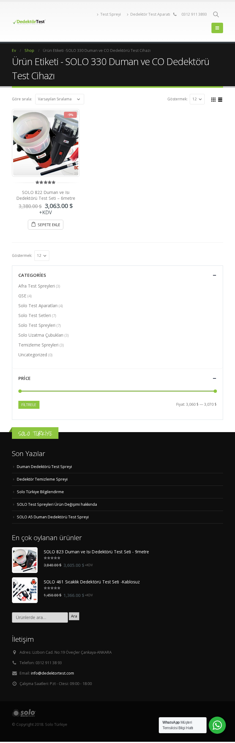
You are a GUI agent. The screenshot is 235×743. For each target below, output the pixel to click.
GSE (22, 296)
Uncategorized (32, 355)
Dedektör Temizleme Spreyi (42, 479)
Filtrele (28, 404)
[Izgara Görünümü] (213, 99)
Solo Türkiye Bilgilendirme (40, 491)
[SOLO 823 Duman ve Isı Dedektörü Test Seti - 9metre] (25, 560)
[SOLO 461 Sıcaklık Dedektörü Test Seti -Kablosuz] (25, 590)
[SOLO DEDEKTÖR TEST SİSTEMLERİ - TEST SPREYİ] (29, 22)
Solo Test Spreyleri (36, 325)
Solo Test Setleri (34, 315)
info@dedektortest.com (52, 673)
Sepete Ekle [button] (49, 224)
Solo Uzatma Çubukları (40, 335)
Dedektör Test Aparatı (150, 14)
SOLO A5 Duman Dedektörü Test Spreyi (53, 517)
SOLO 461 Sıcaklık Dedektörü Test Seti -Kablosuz (92, 582)
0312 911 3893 (194, 14)
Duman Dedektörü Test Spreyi (44, 466)
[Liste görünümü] (220, 99)
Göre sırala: (22, 99)
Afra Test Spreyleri (36, 286)
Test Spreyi (110, 14)
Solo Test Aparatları (38, 305)
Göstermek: (177, 99)
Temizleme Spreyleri (38, 345)
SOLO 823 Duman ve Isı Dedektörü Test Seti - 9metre (96, 552)
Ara (74, 616)
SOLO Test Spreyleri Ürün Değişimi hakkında (57, 504)
